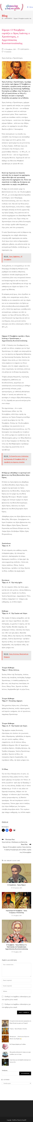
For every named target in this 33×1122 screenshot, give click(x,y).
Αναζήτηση (4, 1070)
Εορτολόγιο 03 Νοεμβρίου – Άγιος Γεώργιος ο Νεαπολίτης (16, 911)
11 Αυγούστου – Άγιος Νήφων (16, 885)
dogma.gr (5, 822)
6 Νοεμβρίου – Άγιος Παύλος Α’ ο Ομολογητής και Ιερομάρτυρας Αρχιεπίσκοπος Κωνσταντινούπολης (16, 947)
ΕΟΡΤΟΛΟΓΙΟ (24, 49)
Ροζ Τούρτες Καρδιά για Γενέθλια (18, 1044)
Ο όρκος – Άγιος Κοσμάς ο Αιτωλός (18, 1028)
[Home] (2, 18)
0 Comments (7, 51)
